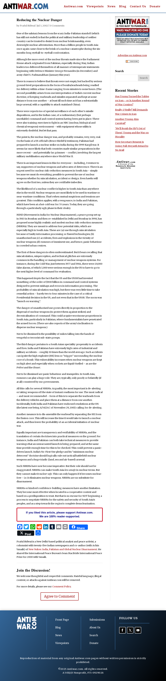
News (111, 6)
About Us (94, 627)
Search (93, 635)
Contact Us (138, 6)
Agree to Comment (59, 596)
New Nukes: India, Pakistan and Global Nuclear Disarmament (63, 549)
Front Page (62, 619)
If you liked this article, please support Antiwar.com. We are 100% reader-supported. (59, 514)
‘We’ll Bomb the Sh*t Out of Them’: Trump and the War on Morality (132, 132)
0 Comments (57, 25)
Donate (155, 6)
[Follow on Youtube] (138, 630)
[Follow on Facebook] (122, 630)
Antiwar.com (73, 6)
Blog (122, 6)
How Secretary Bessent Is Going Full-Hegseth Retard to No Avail (131, 145)
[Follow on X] (130, 630)
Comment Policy (61, 586)
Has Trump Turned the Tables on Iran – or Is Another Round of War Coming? (132, 100)
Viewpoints (95, 6)
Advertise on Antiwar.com (132, 55)
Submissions (97, 619)
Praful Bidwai (27, 25)
